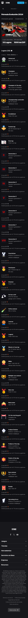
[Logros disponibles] (12, 51)
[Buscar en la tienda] (3, 8)
